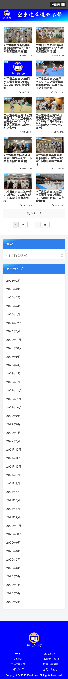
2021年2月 (13, 517)
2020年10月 (14, 534)
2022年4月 (13, 432)
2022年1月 (13, 441)
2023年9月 (13, 356)
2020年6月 (13, 568)
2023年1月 (13, 382)
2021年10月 (13, 466)
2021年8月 (13, 483)
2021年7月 (13, 491)
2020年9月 (13, 542)
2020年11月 (13, 525)
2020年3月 (13, 593)
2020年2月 (13, 601)
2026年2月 (13, 280)
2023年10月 (14, 348)
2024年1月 (13, 331)
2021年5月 (13, 508)
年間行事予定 (17, 664)
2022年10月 (14, 407)
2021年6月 (13, 500)
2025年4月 (13, 306)
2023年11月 (13, 339)
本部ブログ (18, 669)
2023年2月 (13, 373)
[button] (62, 255)
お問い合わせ (50, 669)
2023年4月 (13, 365)
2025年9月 (13, 289)
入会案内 (18, 659)
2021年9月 (13, 475)
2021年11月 (13, 458)
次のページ (34, 213)
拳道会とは (50, 654)
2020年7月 (13, 559)
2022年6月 (13, 424)
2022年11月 (13, 399)
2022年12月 (14, 390)
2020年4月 (13, 585)
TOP (17, 654)
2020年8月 (13, 551)
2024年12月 (14, 323)
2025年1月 (13, 314)
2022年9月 (13, 415)
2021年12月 (13, 449)
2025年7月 (13, 297)
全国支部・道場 (50, 659)
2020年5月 (13, 576)
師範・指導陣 (50, 664)
